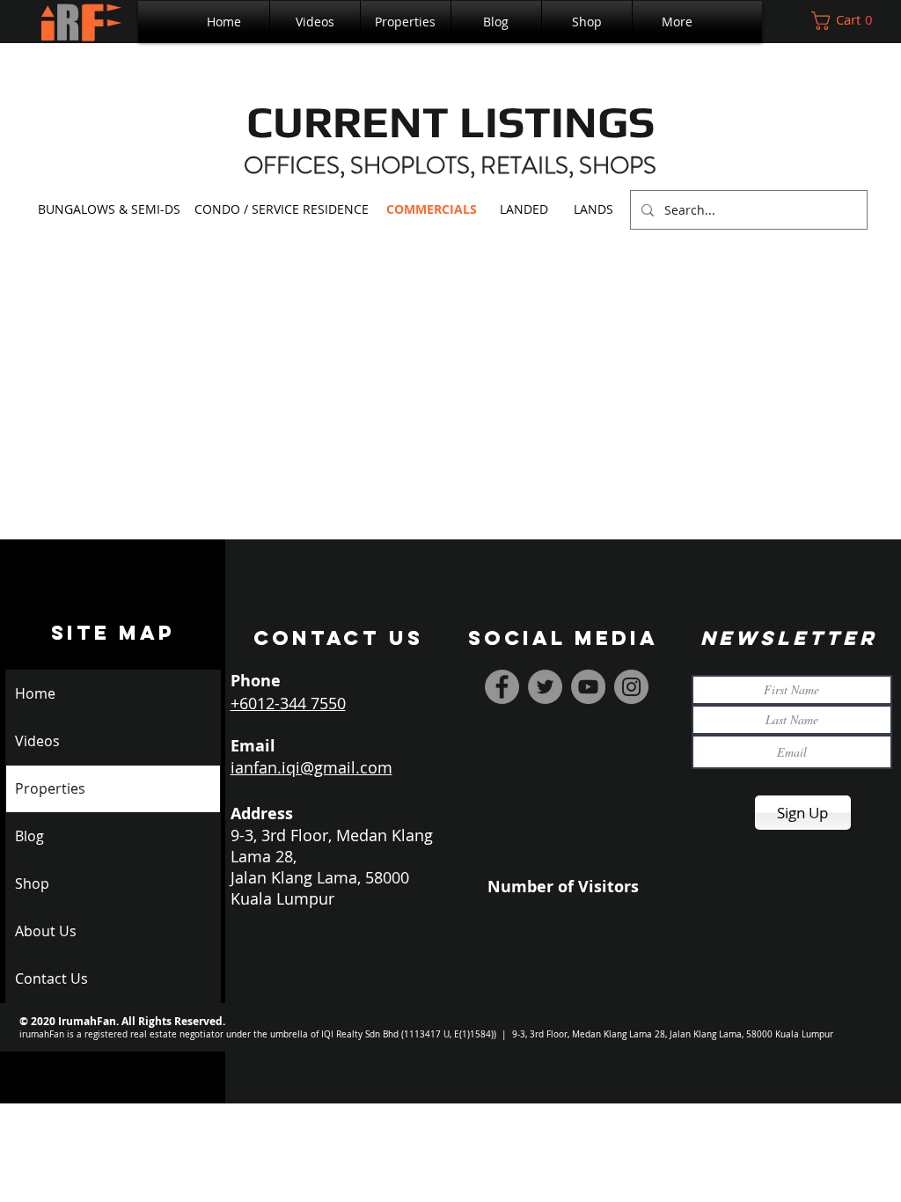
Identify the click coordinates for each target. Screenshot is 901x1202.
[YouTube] (588, 687)
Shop (32, 883)
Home (35, 693)
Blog (29, 836)
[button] (405, 21)
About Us (46, 931)
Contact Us (51, 978)
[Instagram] (631, 687)
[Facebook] (502, 687)
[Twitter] (545, 687)
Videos (37, 741)
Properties (50, 788)
